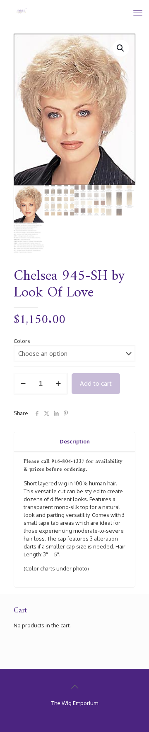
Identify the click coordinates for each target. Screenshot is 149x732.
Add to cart (96, 383)
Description (75, 441)
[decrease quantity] (23, 383)
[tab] (74, 441)
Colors (22, 341)
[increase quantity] (58, 383)
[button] (121, 48)
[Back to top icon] (74, 686)
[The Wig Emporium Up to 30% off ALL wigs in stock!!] (22, 10)
